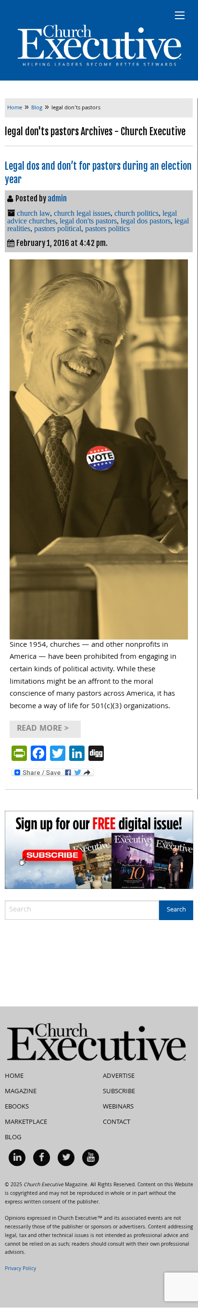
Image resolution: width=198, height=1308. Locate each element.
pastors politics (107, 228)
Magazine (21, 1091)
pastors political (57, 228)
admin (57, 198)
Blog (13, 1138)
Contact (116, 1122)
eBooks (17, 1107)
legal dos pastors (146, 221)
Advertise (119, 1076)
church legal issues (82, 213)
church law (33, 213)
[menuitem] (17, 1157)
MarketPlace (26, 1122)
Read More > (43, 729)
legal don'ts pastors (88, 221)
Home (14, 1076)
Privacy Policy (20, 1269)
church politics (136, 213)
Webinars (118, 1107)
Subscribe (119, 1091)
